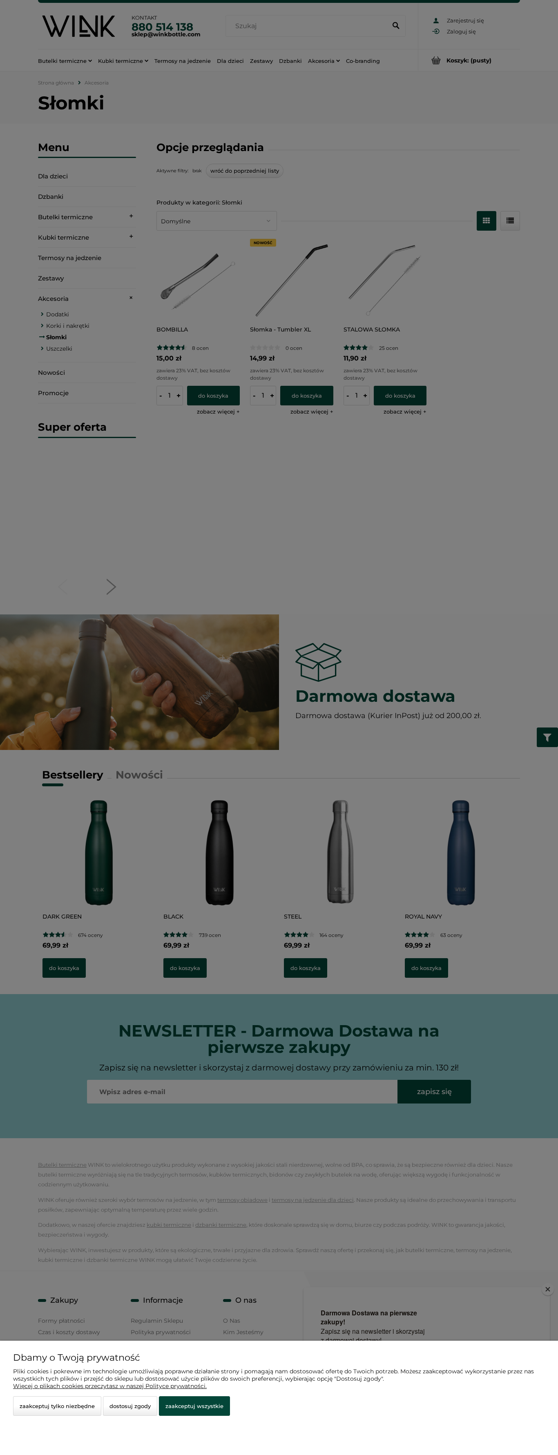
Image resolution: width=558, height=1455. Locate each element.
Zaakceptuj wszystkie (194, 1406)
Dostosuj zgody (130, 1406)
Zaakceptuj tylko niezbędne (57, 1406)
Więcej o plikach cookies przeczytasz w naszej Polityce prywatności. (110, 1386)
